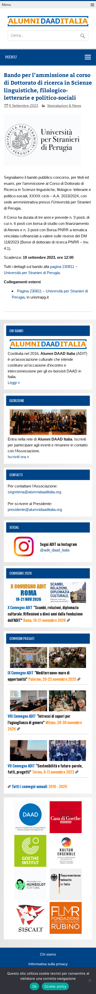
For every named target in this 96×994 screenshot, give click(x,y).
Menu (6, 5)
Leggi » (14, 382)
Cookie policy (55, 986)
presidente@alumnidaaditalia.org (35, 509)
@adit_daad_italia (54, 550)
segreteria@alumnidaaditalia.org (34, 492)
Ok (34, 986)
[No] (89, 980)
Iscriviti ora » (18, 457)
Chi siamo (48, 954)
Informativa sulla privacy (48, 964)
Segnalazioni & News (64, 106)
